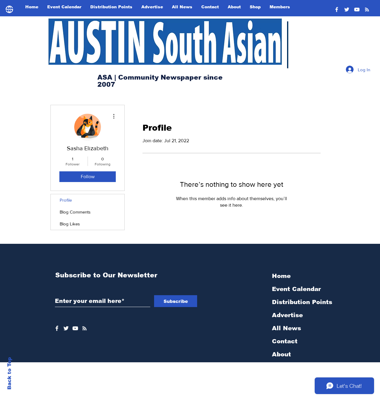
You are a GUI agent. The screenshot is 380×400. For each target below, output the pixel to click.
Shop (280, 367)
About (281, 354)
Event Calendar (296, 289)
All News (286, 328)
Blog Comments (75, 211)
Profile (66, 200)
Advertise (287, 315)
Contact (284, 341)
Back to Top (9, 373)
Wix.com (232, 396)
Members (286, 380)
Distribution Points (302, 302)
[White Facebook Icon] (56, 328)
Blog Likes (70, 223)
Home (281, 276)
